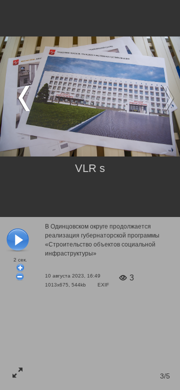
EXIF (103, 285)
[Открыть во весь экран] (17, 372)
